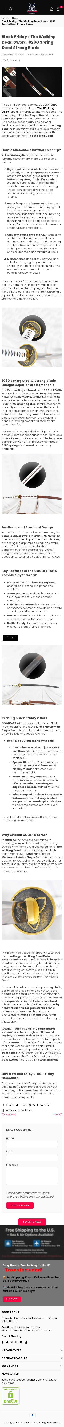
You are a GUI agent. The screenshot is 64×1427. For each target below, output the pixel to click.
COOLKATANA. (30, 1422)
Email (9, 1151)
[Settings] (52, 8)
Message (12, 1164)
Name (10, 1138)
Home (5, 18)
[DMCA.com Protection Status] (11, 1404)
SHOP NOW (11, 1299)
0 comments (13, 60)
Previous (10, 1114)
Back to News (32, 1221)
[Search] (10, 8)
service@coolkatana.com (24, 1327)
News (15, 18)
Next (56, 1114)
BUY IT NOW (10, 637)
